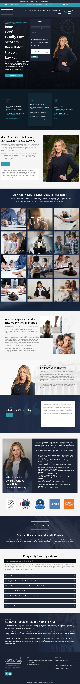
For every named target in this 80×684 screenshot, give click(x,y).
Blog (60, 10)
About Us (27, 10)
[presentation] (40, 51)
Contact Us (58, 13)
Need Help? (71, 10)
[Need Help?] (65, 12)
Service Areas (45, 10)
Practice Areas (35, 10)
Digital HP (51, 682)
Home (23, 10)
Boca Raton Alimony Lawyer (62, 668)
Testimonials (54, 10)
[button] (6, 504)
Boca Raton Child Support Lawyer (63, 663)
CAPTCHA (33, 48)
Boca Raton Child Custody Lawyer (63, 665)
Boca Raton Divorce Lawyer (62, 660)
